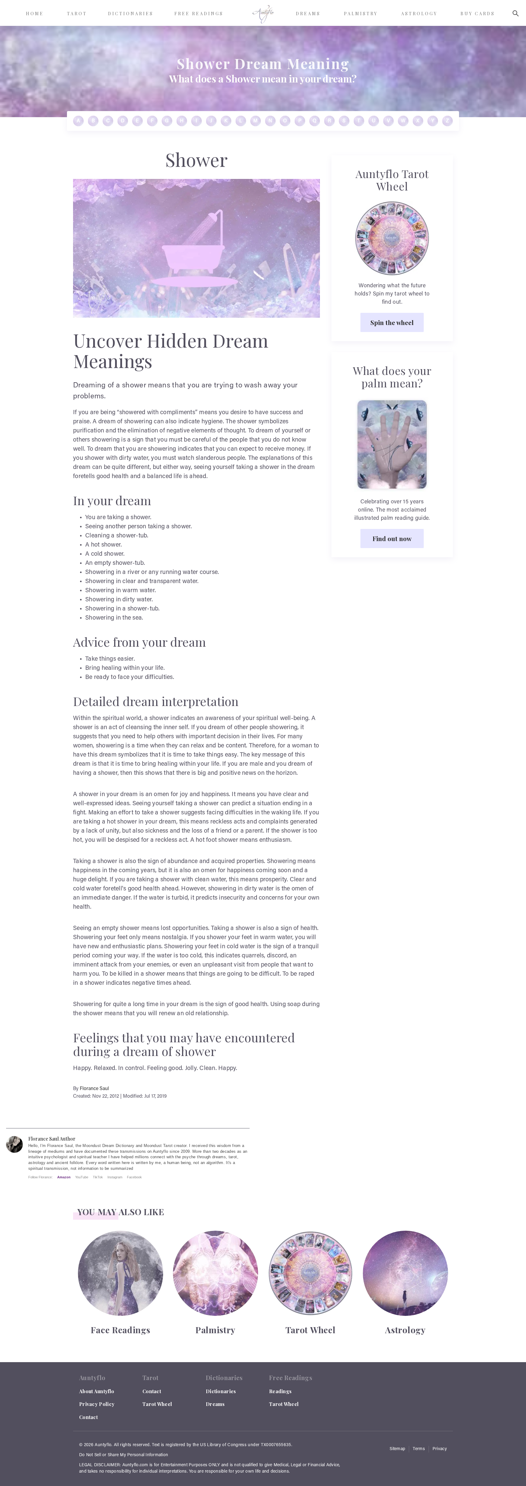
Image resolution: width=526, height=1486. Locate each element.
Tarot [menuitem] (77, 13)
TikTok (98, 1177)
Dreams (215, 1404)
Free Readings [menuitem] (198, 13)
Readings (280, 1391)
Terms (419, 1449)
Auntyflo (103, 1445)
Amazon (64, 1177)
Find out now (392, 538)
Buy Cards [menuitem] (478, 13)
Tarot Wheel (157, 1404)
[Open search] (515, 13)
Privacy (440, 1449)
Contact (88, 1417)
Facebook (134, 1177)
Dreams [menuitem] (308, 13)
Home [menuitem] (35, 13)
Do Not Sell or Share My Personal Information (123, 1455)
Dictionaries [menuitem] (130, 13)
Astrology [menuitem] (419, 13)
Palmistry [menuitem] (361, 13)
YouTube (81, 1177)
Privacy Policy (96, 1404)
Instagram (114, 1177)
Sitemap (397, 1449)
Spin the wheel (392, 322)
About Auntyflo (96, 1391)
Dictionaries (221, 1391)
